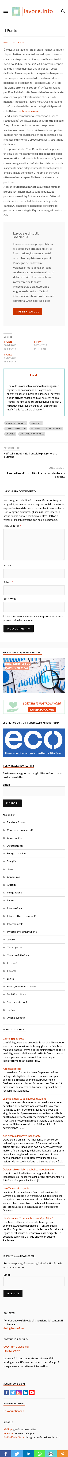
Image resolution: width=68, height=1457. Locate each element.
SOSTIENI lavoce (27, 311)
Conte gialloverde (13, 1038)
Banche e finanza (16, 822)
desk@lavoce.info (13, 1328)
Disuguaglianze (15, 845)
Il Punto (10, 30)
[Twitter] (13, 1392)
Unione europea (16, 1017)
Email (8, 582)
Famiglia (11, 861)
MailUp (7, 1429)
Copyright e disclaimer (16, 1346)
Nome (8, 565)
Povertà (11, 970)
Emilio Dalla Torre (13, 1437)
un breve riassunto (29, 111)
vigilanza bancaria (32, 434)
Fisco (10, 869)
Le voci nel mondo (13, 1410)
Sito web (9, 599)
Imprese (11, 900)
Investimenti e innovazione (22, 931)
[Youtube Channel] (32, 1392)
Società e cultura (16, 994)
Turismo (11, 1009)
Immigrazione (14, 892)
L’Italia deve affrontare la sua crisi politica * (28, 1218)
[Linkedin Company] (25, 1392)
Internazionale (15, 923)
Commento (12, 526)
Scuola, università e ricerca (21, 986)
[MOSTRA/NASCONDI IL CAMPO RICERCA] (63, 11)
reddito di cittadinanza (46, 428)
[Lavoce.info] (34, 11)
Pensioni (12, 962)
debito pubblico (16, 428)
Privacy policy (11, 1350)
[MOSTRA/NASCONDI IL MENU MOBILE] (5, 11)
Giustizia (12, 884)
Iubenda (8, 1433)
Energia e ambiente (17, 853)
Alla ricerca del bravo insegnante (22, 1135)
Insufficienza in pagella (16, 1188)
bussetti (36, 423)
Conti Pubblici (14, 837)
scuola (10, 434)
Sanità (10, 978)
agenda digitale (16, 423)
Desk (6, 42)
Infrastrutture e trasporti (21, 915)
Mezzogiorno (14, 947)
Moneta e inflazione (18, 955)
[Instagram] (19, 1392)
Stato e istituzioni (17, 1002)
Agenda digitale (12, 1068)
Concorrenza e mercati (20, 830)
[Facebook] (6, 1392)
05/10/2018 (19, 42)
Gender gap (13, 876)
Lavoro (11, 939)
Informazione (14, 908)
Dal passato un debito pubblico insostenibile (28, 1169)
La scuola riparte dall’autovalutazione (24, 1098)
